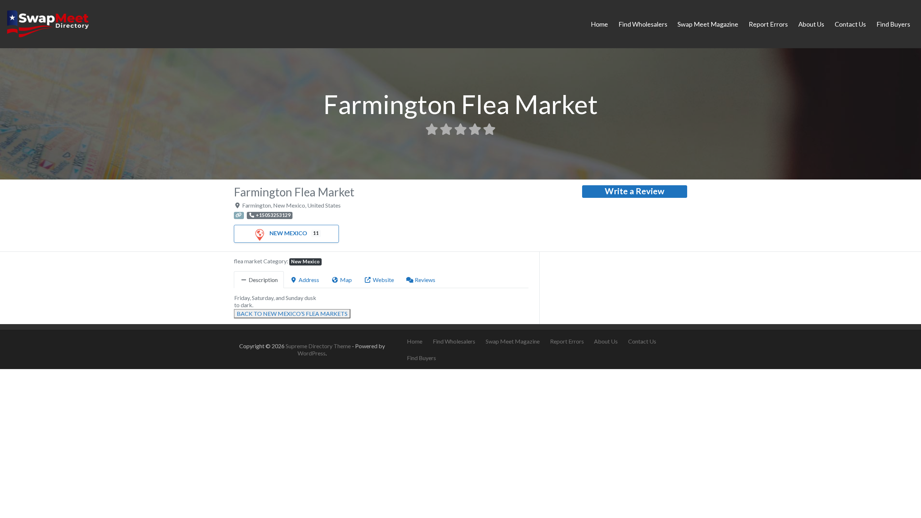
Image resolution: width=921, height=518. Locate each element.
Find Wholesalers (642, 24)
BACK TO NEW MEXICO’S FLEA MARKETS (292, 313)
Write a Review (634, 191)
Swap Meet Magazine (707, 24)
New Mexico (288, 233)
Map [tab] (346, 279)
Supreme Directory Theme (319, 345)
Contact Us (850, 24)
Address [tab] (309, 279)
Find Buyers (893, 24)
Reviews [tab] (425, 279)
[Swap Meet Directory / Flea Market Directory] (48, 23)
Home (599, 24)
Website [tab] (383, 279)
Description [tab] (263, 279)
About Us (811, 24)
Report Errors (768, 24)
